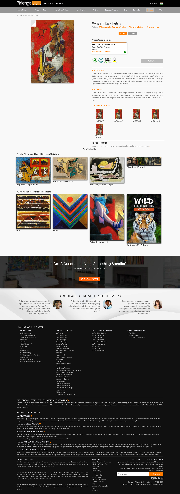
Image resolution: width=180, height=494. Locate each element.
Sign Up (50, 3)
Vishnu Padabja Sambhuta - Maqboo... (102, 185)
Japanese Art (60, 355)
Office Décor (132, 333)
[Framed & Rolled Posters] (40, 424)
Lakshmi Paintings (62, 346)
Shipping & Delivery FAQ (100, 464)
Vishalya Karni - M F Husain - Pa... (63, 182)
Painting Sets (60, 381)
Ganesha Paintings (62, 344)
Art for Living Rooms (99, 333)
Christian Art (60, 359)
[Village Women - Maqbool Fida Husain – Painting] (33, 170)
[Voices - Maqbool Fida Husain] (144, 161)
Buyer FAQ (95, 466)
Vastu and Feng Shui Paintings (66, 394)
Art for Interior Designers (136, 337)
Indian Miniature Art (26, 344)
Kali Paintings (60, 392)
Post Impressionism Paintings (30, 355)
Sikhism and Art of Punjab (64, 388)
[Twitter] (152, 479)
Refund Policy (96, 471)
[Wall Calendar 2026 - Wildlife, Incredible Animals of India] (144, 218)
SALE (160, 10)
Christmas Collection (63, 377)
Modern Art (23, 346)
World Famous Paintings (64, 364)
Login (45, 3)
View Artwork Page (153, 27)
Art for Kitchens (97, 337)
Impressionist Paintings (28, 337)
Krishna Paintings (61, 335)
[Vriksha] (70, 211)
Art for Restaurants (98, 344)
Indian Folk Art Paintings (64, 375)
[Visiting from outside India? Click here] (68, 400)
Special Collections (41, 10)
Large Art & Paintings (63, 383)
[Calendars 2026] (31, 416)
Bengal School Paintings (64, 357)
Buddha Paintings (61, 337)
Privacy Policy (96, 477)
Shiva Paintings (61, 340)
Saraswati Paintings (62, 348)
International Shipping (101, 146)
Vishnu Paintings (61, 342)
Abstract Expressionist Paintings (31, 361)
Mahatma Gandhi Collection (65, 351)
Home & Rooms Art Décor (61, 10)
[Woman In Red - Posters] (52, 51)
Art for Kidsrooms (98, 340)
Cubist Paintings (25, 333)
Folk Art (22, 348)
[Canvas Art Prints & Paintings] (44, 432)
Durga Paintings (61, 390)
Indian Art (23, 342)
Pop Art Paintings (26, 353)
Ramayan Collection (62, 379)
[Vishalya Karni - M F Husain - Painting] (70, 168)
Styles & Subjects (22, 10)
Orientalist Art (24, 351)
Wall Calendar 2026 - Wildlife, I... (137, 245)
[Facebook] (155, 479)
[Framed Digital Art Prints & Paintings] (50, 442)
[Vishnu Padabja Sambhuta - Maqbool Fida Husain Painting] (107, 170)
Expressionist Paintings (28, 335)
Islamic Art (23, 340)
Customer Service (98, 482)
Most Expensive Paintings (64, 372)
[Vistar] (33, 211)
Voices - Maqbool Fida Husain (136, 167)
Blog (125, 10)
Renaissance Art (25, 357)
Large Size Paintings (111, 10)
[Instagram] (159, 479)
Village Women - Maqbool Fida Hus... (27, 185)
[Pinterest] (162, 479)
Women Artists (61, 366)
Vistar (18, 231)
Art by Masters (81, 10)
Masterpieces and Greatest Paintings (68, 370)
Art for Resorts (97, 346)
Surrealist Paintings (26, 359)
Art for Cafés (96, 348)
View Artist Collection (136, 27)
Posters (95, 10)
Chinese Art (60, 361)
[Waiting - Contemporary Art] (107, 217)
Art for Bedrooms (98, 335)
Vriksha (55, 231)
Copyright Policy (97, 475)
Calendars (150, 10)
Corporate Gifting (133, 335)
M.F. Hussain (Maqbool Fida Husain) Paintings (130, 146)
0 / (152, 3)
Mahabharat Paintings (63, 368)
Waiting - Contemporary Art (99, 242)
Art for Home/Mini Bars (100, 342)
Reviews (94, 468)
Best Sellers (137, 10)
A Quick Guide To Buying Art (101, 462)
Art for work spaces (98, 351)
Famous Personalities (63, 386)
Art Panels (59, 333)
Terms (94, 473)
